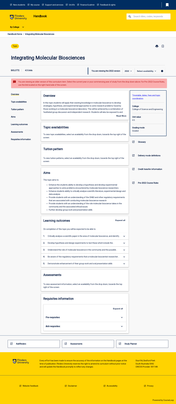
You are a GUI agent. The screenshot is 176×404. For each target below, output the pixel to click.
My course (35, 5)
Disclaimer (72, 386)
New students (19, 5)
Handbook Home (15, 34)
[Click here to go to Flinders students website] (18, 18)
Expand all (120, 220)
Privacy (150, 386)
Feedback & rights (108, 5)
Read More (121, 116)
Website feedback (30, 386)
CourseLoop (168, 400)
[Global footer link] (21, 362)
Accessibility (112, 386)
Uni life (72, 5)
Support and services (54, 5)
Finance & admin (87, 5)
